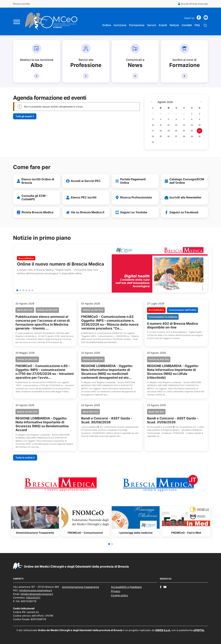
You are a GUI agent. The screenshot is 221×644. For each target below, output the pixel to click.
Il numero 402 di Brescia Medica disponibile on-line (172, 325)
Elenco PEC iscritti (83, 197)
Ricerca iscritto (21, 3)
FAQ (197, 25)
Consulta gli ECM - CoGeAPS (34, 197)
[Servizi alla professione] (86, 76)
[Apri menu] (16, 21)
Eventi (163, 25)
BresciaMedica (26, 258)
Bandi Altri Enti (24, 310)
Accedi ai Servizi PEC (86, 181)
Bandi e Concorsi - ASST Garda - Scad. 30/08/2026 (106, 420)
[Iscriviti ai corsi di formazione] (184, 76)
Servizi (151, 25)
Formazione (136, 25)
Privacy (115, 591)
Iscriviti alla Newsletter (185, 197)
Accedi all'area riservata (194, 3)
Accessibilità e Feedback (126, 587)
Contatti (187, 25)
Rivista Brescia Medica (37, 212)
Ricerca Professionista (136, 197)
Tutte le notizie (24, 457)
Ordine (106, 25)
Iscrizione (120, 25)
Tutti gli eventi (23, 116)
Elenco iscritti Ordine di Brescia (37, 180)
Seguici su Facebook (183, 212)
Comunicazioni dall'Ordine (182, 310)
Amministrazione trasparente (80, 587)
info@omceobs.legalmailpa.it (35, 590)
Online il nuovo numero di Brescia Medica (60, 264)
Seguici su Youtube (133, 212)
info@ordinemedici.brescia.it (37, 594)
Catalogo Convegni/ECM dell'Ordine (186, 180)
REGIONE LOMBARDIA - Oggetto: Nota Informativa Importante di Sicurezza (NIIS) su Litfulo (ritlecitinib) (173, 371)
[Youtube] (206, 18)
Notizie (174, 25)
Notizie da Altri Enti (47, 310)
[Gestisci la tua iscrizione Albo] (37, 76)
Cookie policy (119, 595)
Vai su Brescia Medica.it (87, 212)
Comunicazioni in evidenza (163, 317)
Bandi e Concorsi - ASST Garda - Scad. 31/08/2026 (172, 420)
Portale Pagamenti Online (133, 180)
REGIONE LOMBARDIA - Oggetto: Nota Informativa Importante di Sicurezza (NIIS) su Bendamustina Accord (42, 424)
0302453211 (33, 597)
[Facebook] (199, 18)
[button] (17, 290)
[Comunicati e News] (135, 76)
